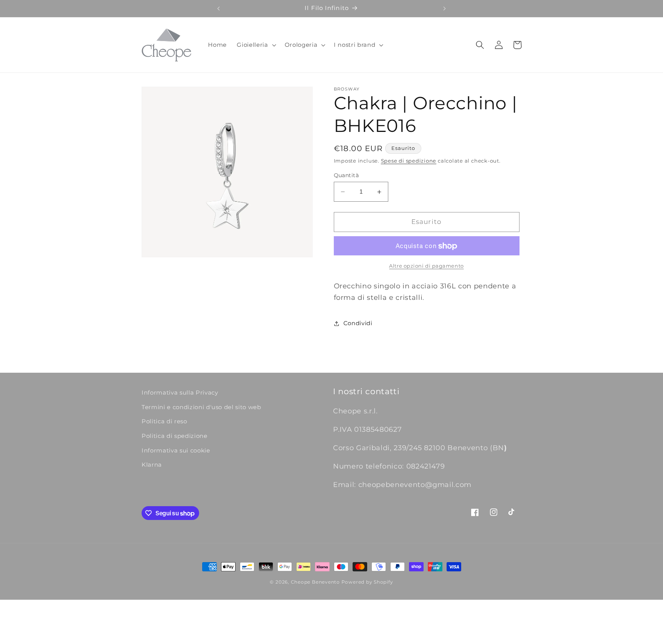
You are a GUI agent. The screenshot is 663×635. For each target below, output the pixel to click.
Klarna (152, 464)
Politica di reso (164, 421)
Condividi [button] (358, 323)
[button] (255, 45)
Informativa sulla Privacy (180, 392)
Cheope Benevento (315, 582)
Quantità (346, 175)
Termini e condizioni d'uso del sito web (201, 407)
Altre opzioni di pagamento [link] (426, 266)
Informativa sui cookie (176, 450)
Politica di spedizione (175, 435)
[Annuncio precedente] (218, 8)
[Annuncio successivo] (444, 8)
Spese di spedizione (409, 161)
